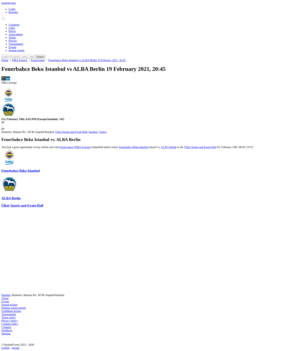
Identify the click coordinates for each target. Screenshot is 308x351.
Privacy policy (9, 320)
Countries (14, 24)
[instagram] (12, 341)
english (5, 347)
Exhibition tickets (11, 311)
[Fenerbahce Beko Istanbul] (8, 100)
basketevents (8, 2)
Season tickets (16, 50)
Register (13, 12)
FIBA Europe (82, 147)
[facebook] (5, 341)
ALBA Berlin (168, 147)
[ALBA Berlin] (8, 115)
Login (12, 9)
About (5, 298)
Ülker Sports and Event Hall (71, 131)
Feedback (6, 330)
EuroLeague (66, 147)
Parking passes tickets (13, 307)
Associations (16, 34)
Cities (12, 27)
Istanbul (93, 131)
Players (13, 40)
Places (12, 31)
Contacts (6, 327)
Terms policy (8, 317)
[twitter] (20, 341)
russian (15, 347)
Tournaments (16, 44)
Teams (12, 37)
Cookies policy (9, 323)
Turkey (103, 131)
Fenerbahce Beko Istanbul (133, 147)
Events (12, 47)
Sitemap (6, 333)
